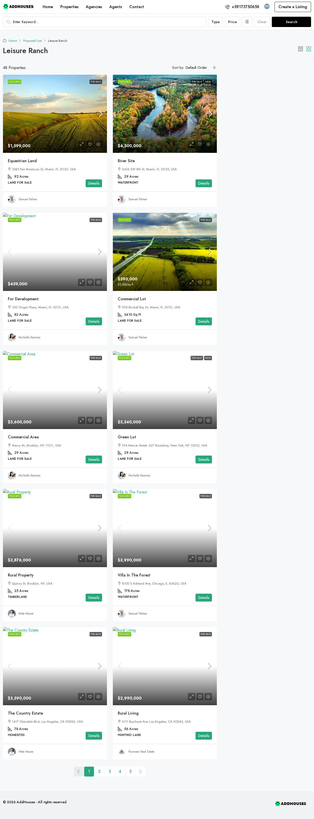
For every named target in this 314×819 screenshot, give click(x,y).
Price (232, 22)
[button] (300, 49)
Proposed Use (32, 40)
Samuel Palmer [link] (28, 199)
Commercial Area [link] (23, 437)
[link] (55, 114)
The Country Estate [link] (25, 713)
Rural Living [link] (128, 713)
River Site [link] (126, 161)
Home (48, 7)
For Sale (96, 82)
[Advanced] (247, 22)
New (208, 82)
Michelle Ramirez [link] (29, 337)
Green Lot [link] (127, 437)
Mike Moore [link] (26, 613)
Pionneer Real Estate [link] (141, 751)
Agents (115, 7)
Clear (262, 22)
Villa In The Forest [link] (134, 575)
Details (93, 183)
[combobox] (200, 67)
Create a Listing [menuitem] (292, 7)
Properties (69, 7)
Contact (136, 7)
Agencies (94, 7)
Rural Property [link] (21, 575)
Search (291, 22)
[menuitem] (242, 6)
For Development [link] (23, 299)
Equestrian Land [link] (22, 161)
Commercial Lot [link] (132, 299)
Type (215, 22)
